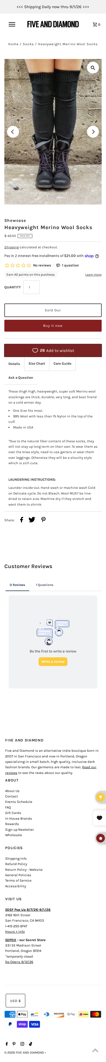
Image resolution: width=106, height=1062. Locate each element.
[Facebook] (6, 1044)
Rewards (12, 824)
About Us (12, 791)
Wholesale (13, 835)
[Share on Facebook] (21, 520)
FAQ (8, 807)
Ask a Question (20, 377)
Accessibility (15, 886)
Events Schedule (18, 802)
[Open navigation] (14, 24)
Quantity (12, 287)
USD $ (15, 1001)
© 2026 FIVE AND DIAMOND (24, 1052)
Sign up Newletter (19, 829)
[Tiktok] (30, 1044)
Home (13, 44)
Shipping (11, 247)
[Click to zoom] (93, 68)
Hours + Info (15, 931)
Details (14, 364)
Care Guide (62, 363)
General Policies (18, 875)
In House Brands (18, 818)
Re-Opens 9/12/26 (19, 962)
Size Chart (37, 363)
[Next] (93, 132)
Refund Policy (16, 864)
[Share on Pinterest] (43, 520)
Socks (28, 44)
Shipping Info (16, 858)
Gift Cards (13, 813)
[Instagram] (21, 1044)
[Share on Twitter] (32, 520)
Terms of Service (18, 880)
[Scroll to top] (95, 1051)
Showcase (15, 220)
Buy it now (53, 326)
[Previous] (13, 132)
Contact (11, 796)
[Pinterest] (13, 1044)
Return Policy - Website (24, 870)
